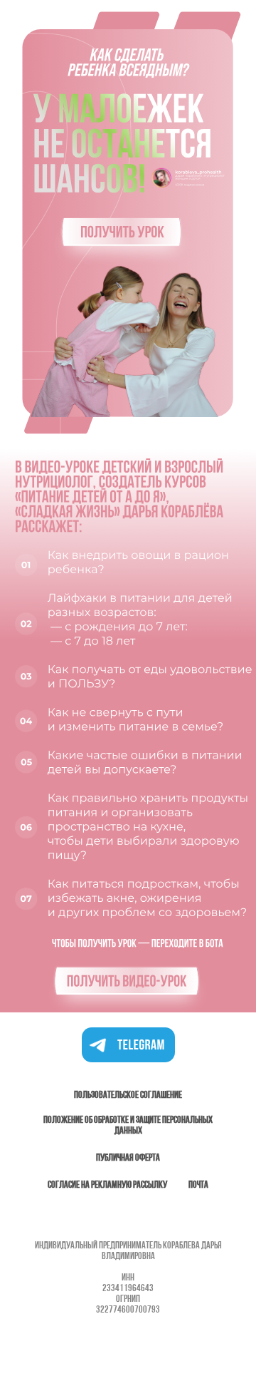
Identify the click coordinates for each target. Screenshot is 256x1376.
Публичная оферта (128, 1158)
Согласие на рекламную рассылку (107, 1185)
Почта (198, 1185)
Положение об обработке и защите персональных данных (128, 1125)
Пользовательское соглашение (128, 1095)
